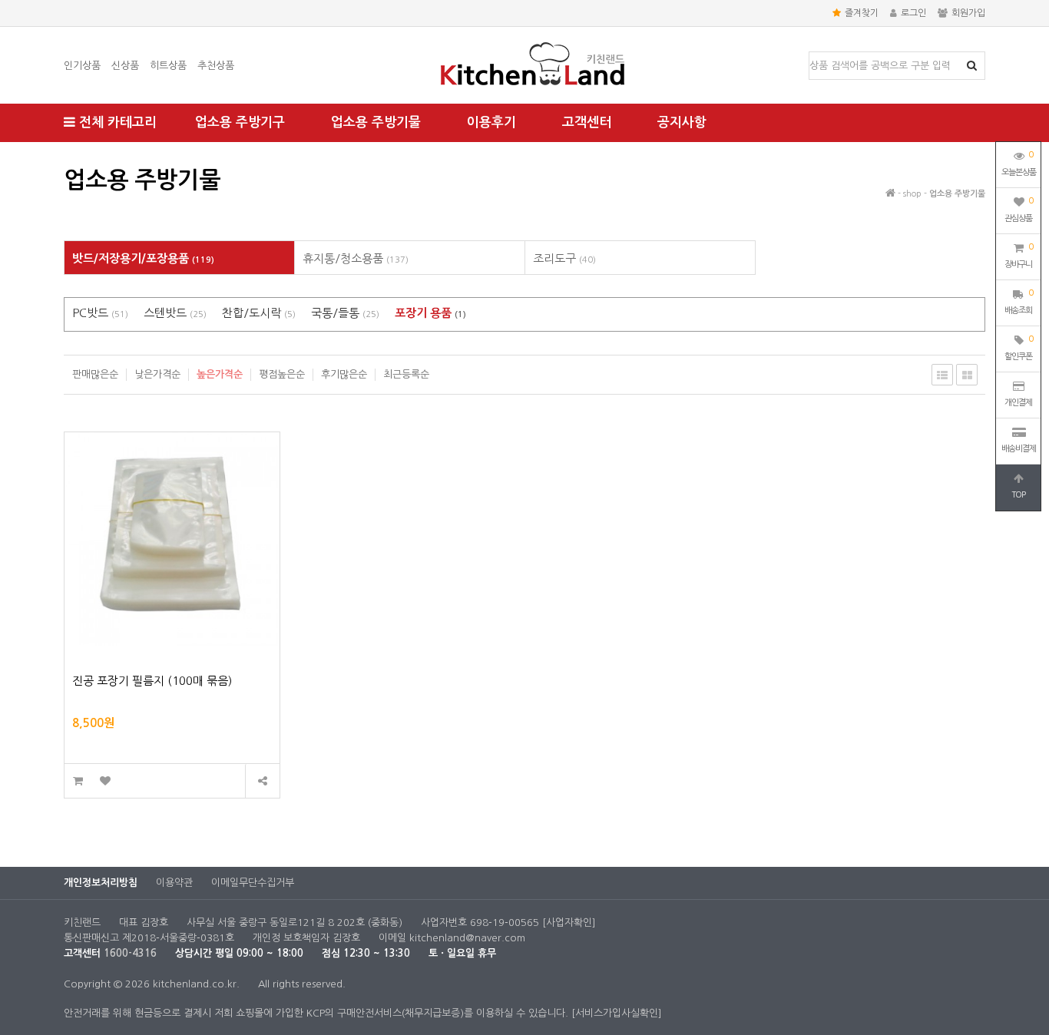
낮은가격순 (157, 374)
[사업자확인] (569, 923)
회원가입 (968, 13)
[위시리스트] (104, 781)
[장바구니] (78, 781)
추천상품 (215, 66)
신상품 (125, 66)
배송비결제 (1018, 449)
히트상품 (168, 66)
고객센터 (586, 122)
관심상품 (1018, 210)
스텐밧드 (175, 313)
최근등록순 (406, 374)
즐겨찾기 (862, 13)
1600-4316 (130, 953)
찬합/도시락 (259, 313)
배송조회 (1018, 302)
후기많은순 (344, 374)
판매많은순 (95, 374)
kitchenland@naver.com (467, 938)
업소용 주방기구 (240, 122)
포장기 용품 (430, 313)
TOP (1018, 495)
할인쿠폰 (1018, 348)
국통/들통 (345, 313)
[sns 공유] (262, 781)
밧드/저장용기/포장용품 (143, 258)
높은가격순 (220, 374)
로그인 (913, 13)
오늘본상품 (1018, 163)
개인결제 (1018, 402)
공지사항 (682, 122)
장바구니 (1018, 256)
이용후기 (491, 122)
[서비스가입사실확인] (616, 1013)
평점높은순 (282, 374)
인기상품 (82, 66)
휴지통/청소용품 (356, 258)
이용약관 (174, 883)
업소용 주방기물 (376, 122)
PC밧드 (100, 313)
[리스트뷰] (942, 374)
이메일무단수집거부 (252, 883)
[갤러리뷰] (967, 374)
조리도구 (564, 258)
